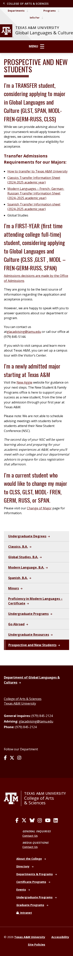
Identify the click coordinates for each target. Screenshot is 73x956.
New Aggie (24, 382)
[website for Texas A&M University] (6, 30)
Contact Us (30, 836)
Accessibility (60, 937)
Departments (16, 10)
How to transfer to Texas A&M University (37, 171)
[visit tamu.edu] (12, 798)
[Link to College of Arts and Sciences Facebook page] (16, 820)
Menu (33, 46)
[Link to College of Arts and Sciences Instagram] (40, 820)
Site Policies (36, 944)
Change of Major (39, 508)
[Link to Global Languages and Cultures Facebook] (5, 758)
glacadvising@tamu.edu (24, 332)
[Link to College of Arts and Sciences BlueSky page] (32, 820)
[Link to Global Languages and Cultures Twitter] (12, 758)
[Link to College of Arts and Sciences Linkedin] (56, 820)
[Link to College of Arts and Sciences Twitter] (24, 820)
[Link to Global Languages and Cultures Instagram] (19, 758)
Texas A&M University (20, 703)
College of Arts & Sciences (22, 699)
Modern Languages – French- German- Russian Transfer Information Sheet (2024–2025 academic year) (35, 193)
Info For (35, 17)
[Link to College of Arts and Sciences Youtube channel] (47, 820)
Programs (49, 10)
